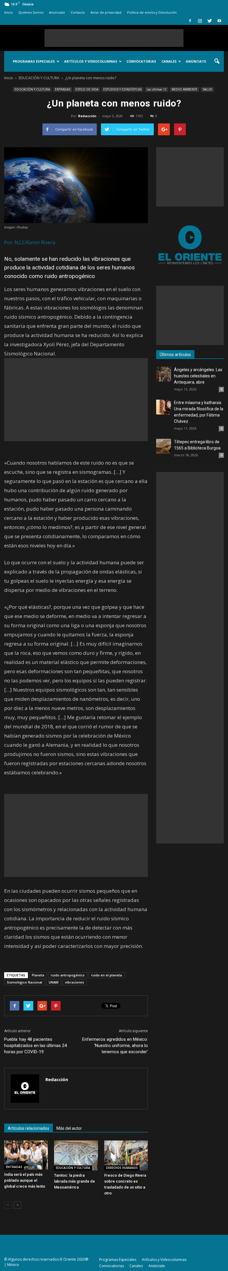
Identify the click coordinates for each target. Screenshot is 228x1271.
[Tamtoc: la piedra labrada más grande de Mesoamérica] (76, 1155)
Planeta (38, 975)
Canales (169, 61)
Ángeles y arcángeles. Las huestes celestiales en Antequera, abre (198, 376)
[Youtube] (219, 21)
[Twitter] (209, 21)
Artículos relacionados (28, 1128)
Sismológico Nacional (24, 982)
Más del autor (69, 1128)
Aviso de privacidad (106, 12)
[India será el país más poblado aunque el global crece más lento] (26, 1155)
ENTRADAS (62, 89)
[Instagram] (199, 21)
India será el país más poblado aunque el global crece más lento (24, 1180)
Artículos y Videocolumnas (90, 61)
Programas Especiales (34, 61)
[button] (217, 61)
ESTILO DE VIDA (86, 89)
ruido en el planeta (106, 975)
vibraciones (74, 982)
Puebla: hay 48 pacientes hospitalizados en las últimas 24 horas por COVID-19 (35, 1045)
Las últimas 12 (157, 89)
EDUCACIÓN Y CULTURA (32, 89)
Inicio (8, 12)
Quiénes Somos (30, 12)
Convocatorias (141, 61)
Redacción (87, 116)
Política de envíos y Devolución (152, 12)
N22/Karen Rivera (35, 242)
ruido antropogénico (68, 975)
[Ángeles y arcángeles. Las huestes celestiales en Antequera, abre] (163, 374)
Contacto (78, 12)
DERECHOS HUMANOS (122, 1168)
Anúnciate (57, 12)
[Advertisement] (114, 38)
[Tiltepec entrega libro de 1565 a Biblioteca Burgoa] (163, 446)
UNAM (53, 982)
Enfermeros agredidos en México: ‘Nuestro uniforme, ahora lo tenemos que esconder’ (115, 1045)
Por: (8, 242)
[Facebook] (190, 21)
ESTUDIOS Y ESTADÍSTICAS (122, 89)
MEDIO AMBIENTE (184, 89)
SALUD (207, 89)
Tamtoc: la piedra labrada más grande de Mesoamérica (74, 1181)
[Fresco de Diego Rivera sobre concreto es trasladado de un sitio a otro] (126, 1155)
